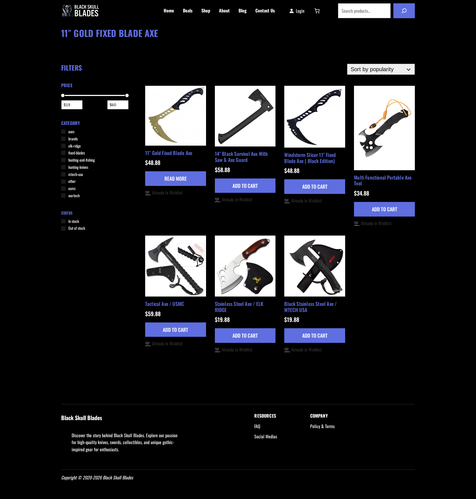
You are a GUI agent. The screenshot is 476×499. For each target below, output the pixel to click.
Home (66, 42)
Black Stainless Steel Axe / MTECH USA (310, 307)
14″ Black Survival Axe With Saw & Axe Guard (241, 157)
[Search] (404, 10)
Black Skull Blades (121, 11)
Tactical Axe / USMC (164, 304)
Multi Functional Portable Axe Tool (383, 180)
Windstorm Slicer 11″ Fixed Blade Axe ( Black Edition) (310, 158)
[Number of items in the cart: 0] (317, 11)
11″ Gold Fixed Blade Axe (168, 153)
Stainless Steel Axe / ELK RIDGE (239, 307)
